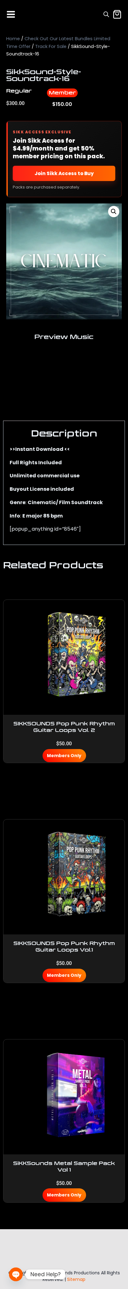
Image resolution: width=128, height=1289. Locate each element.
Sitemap (76, 1279)
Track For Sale (50, 46)
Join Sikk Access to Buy (64, 173)
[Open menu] (11, 14)
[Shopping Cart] (117, 14)
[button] (113, 211)
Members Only (64, 755)
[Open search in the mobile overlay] (106, 14)
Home (13, 39)
